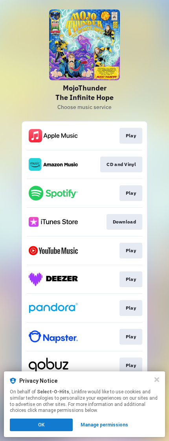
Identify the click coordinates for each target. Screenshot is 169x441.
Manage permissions (104, 425)
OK (41, 425)
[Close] (157, 379)
